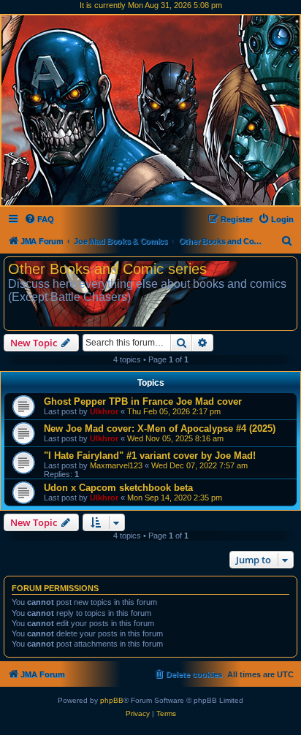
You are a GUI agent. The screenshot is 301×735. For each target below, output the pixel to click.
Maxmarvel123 (116, 465)
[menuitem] (39, 219)
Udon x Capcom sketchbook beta (118, 487)
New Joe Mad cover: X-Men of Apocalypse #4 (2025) (159, 428)
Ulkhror (104, 411)
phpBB (111, 700)
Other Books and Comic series (107, 269)
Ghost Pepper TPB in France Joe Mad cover (143, 401)
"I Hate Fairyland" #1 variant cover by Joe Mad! (150, 455)
